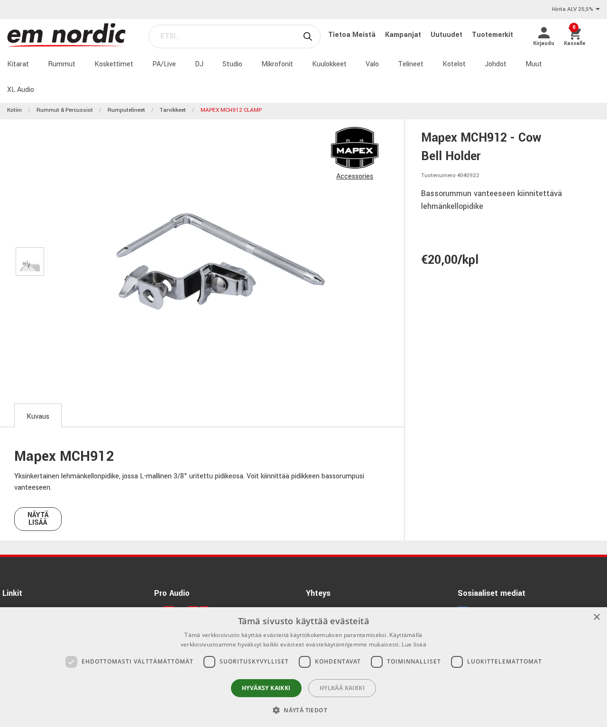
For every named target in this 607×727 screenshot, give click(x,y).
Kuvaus (38, 417)
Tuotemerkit (492, 35)
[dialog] (303, 667)
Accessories (354, 176)
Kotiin (14, 110)
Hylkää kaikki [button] (342, 688)
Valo (372, 64)
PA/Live (164, 64)
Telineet (410, 64)
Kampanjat (404, 35)
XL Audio (20, 90)
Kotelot (454, 64)
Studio (232, 64)
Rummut (61, 64)
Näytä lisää (38, 519)
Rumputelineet (126, 110)
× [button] (596, 617)
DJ (199, 64)
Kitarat (18, 64)
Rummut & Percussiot (65, 110)
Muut (533, 64)
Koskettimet (113, 64)
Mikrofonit (277, 64)
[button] (303, 710)
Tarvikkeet (173, 110)
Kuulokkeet (329, 64)
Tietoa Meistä (352, 35)
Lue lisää (414, 644)
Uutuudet (447, 35)
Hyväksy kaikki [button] (266, 688)
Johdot (495, 64)
